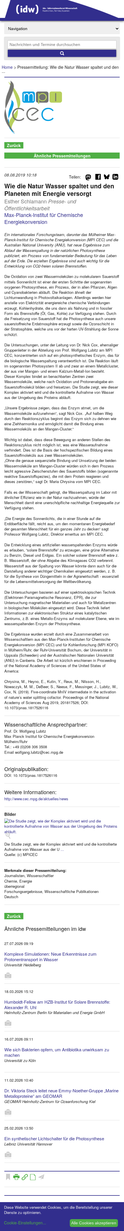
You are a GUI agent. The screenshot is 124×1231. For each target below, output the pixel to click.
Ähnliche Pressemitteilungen (62, 156)
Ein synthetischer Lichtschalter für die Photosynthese (54, 1138)
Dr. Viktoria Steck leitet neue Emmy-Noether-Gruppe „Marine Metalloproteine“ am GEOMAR (61, 1093)
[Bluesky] (107, 178)
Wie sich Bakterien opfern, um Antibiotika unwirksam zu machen (56, 1052)
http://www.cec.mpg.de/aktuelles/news (36, 798)
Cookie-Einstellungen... (25, 1223)
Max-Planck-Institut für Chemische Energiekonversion (43, 218)
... (62, 849)
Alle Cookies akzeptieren (93, 1223)
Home (7, 67)
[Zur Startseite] (62, 16)
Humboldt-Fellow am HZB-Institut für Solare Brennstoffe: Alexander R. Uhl (57, 1004)
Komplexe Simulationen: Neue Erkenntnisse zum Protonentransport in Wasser (50, 956)
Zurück (14, 145)
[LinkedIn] (115, 178)
